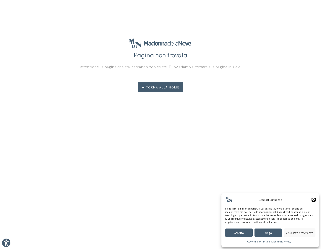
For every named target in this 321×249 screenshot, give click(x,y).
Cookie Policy (254, 241)
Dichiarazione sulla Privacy (277, 241)
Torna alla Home (162, 87)
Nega (268, 233)
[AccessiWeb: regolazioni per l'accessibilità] (6, 242)
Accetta (239, 233)
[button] (313, 200)
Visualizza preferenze (299, 233)
